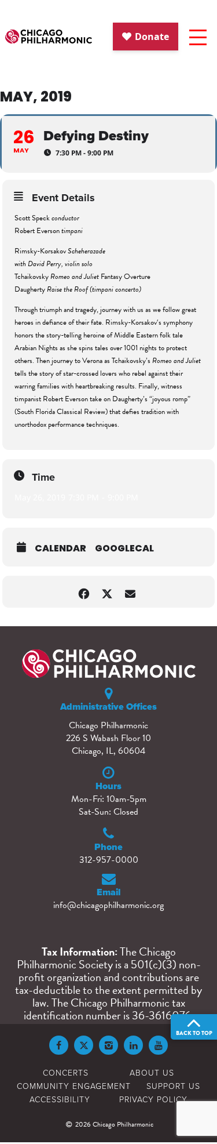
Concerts (66, 1072)
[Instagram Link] (108, 1045)
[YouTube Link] (158, 1045)
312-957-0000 (108, 860)
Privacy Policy (153, 1099)
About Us (152, 1072)
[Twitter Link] (83, 1045)
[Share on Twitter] (107, 592)
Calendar (60, 548)
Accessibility (60, 1099)
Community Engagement (74, 1085)
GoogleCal (124, 548)
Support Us (173, 1085)
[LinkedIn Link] (133, 1045)
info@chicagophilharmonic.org (108, 905)
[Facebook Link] (58, 1045)
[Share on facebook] (84, 592)
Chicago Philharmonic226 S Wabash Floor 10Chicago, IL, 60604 (108, 738)
